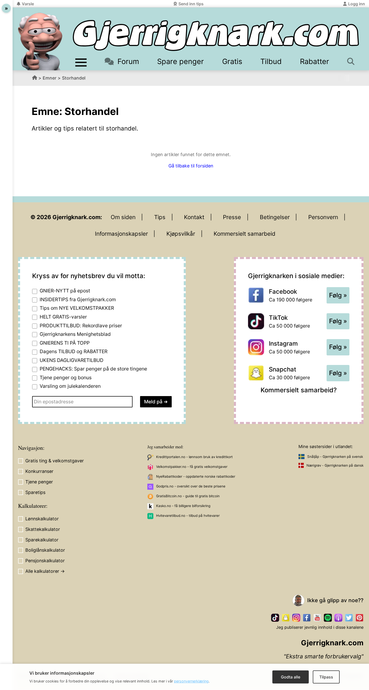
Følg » (338, 295)
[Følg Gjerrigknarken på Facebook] (307, 618)
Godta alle (290, 676)
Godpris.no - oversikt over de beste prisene (190, 486)
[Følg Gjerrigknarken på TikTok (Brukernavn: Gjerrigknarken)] (275, 618)
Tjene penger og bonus (66, 377)
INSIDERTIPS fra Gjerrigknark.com (78, 299)
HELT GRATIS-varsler (63, 317)
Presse (232, 217)
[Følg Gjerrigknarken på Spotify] (328, 618)
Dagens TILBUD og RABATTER (73, 351)
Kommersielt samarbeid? (299, 390)
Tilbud (271, 61)
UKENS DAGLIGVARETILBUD (71, 360)
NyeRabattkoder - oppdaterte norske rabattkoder (195, 476)
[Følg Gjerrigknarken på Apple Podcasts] (338, 618)
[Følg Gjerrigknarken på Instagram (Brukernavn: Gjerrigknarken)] (296, 618)
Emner (49, 78)
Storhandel (73, 78)
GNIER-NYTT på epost (65, 291)
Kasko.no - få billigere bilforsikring (183, 506)
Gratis (232, 61)
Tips (159, 217)
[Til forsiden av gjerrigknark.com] (40, 41)
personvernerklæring (191, 681)
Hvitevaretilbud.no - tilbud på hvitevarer (188, 516)
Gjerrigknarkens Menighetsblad (75, 334)
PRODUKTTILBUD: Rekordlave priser (81, 326)
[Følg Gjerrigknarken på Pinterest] (359, 618)
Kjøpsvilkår (180, 233)
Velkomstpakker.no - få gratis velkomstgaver (191, 467)
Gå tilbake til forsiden (190, 165)
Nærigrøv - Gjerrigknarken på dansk (334, 465)
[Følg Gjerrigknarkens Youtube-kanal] (317, 618)
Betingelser (275, 217)
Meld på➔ (156, 402)
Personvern (323, 217)
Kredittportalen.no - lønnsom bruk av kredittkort (194, 457)
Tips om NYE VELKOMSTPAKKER (77, 308)
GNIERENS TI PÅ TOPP (65, 343)
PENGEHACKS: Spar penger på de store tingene (93, 369)
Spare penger (180, 61)
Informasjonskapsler (121, 233)
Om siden (123, 217)
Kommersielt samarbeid (244, 233)
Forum (128, 61)
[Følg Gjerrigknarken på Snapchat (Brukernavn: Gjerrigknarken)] (286, 618)
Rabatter (314, 61)
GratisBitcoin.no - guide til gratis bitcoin (188, 496)
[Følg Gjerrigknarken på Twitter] (349, 618)
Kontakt (194, 217)
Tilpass (326, 676)
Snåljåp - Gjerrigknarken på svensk (335, 457)
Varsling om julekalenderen (70, 386)
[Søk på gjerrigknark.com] (351, 61)
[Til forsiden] (216, 35)
